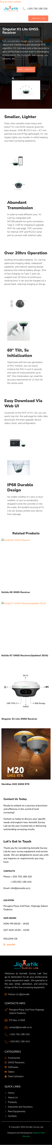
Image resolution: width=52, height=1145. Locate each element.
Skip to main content (10, 1)
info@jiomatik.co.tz (20, 888)
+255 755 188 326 (21, 876)
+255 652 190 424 (21, 881)
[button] (9, 18)
